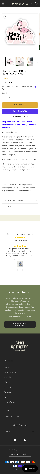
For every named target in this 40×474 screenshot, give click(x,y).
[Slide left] (2, 62)
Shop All (7, 377)
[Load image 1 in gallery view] (9, 61)
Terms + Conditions (12, 417)
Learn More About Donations (20, 324)
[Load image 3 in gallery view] (30, 61)
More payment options (20, 116)
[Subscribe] (33, 431)
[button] (2, 3)
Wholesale (8, 392)
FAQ (6, 397)
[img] (20, 237)
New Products (10, 372)
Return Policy (9, 402)
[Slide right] (37, 62)
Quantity (5, 93)
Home (6, 367)
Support (7, 387)
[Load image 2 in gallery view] (19, 61)
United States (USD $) (19, 454)
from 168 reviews (20, 240)
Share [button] (6, 78)
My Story (8, 382)
